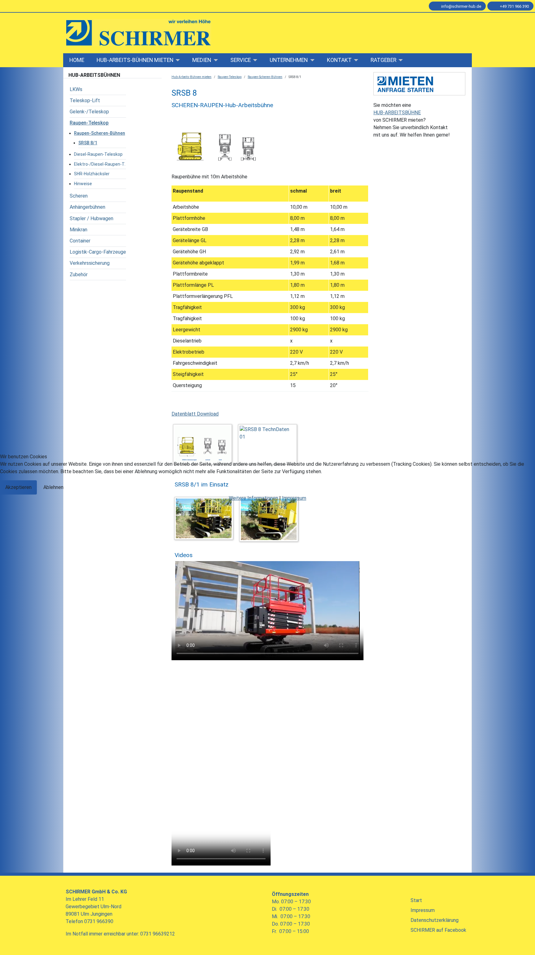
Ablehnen (53, 487)
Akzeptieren (18, 487)
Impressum (294, 498)
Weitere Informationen (253, 498)
